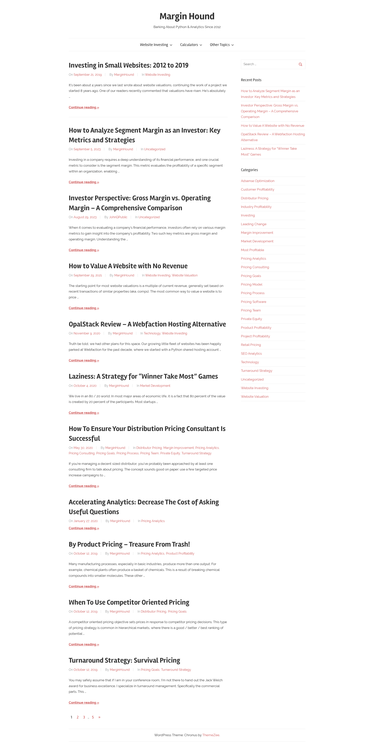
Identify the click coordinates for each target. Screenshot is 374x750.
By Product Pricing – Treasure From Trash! (129, 544)
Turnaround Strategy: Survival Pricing (124, 660)
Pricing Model (251, 284)
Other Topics (220, 44)
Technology (152, 333)
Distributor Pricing (149, 448)
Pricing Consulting (82, 453)
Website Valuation (185, 275)
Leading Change (253, 224)
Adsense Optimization (257, 181)
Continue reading (82, 107)
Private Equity (170, 453)
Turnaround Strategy (197, 453)
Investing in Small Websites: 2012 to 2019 (129, 65)
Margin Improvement (178, 448)
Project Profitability (255, 336)
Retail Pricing (251, 345)
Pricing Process (127, 453)
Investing (248, 215)
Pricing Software (253, 302)
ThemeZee (210, 735)
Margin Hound (187, 16)
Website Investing (154, 44)
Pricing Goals (105, 453)
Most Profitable (252, 250)
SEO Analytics (251, 353)
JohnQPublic (118, 217)
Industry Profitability (256, 207)
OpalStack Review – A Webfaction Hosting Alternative (147, 324)
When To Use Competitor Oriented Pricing (129, 602)
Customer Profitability (257, 189)
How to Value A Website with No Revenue (128, 266)
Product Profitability (180, 553)
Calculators (189, 44)
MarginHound (124, 74)
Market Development (155, 386)
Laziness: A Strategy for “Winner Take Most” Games (143, 376)
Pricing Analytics (207, 448)
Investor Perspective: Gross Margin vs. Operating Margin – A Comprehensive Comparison (269, 111)
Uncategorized (154, 149)
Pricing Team (149, 453)
